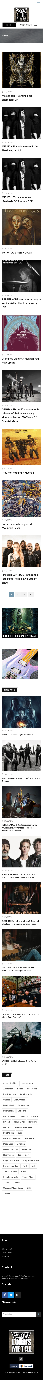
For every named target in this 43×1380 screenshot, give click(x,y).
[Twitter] (11, 1295)
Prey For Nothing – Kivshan (18, 472)
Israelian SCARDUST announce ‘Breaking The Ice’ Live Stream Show (20, 578)
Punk (25, 1166)
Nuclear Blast (23, 1155)
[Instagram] (18, 1295)
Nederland (26, 1149)
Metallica (21, 1144)
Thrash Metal (28, 1177)
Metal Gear (8, 1144)
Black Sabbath (9, 1094)
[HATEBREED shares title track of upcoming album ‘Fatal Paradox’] (21, 992)
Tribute (16, 1182)
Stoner (24, 1171)
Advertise (5, 1256)
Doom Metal (8, 1111)
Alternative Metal (10, 1083)
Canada (6, 1100)
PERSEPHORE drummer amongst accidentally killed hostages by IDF (21, 303)
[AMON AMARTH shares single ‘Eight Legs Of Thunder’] (21, 756)
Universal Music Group (13, 1188)
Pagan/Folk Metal (11, 1160)
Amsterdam (8, 1089)
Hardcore (32, 1122)
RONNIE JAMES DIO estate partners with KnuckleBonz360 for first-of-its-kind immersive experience (19, 828)
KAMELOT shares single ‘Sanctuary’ (17, 734)
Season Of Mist (10, 1171)
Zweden (6, 1193)
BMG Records (26, 1094)
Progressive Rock (11, 1166)
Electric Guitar (9, 1116)
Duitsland (22, 1111)
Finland (6, 1122)
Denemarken (23, 1105)
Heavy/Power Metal (23, 1127)
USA (29, 1188)
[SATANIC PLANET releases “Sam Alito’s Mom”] (21, 1038)
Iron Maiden (8, 1133)
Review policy (7, 1253)
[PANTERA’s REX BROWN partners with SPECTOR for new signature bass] (21, 945)
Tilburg (6, 1182)
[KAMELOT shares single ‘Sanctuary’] (21, 712)
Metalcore (29, 1138)
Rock (33, 1166)
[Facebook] (5, 1295)
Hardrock (7, 1127)
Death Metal (8, 1105)
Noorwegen (8, 1155)
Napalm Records (10, 1149)
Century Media (20, 1100)
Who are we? (7, 1249)
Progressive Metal (31, 1160)
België (20, 1089)
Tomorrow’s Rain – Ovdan (17, 252)
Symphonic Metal (11, 1177)
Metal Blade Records (12, 1138)
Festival (34, 1116)
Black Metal (32, 1089)
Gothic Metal (19, 1122)
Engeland (23, 1116)
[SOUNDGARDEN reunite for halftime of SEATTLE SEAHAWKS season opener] (21, 852)
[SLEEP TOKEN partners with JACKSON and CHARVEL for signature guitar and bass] (21, 898)
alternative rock (28, 1083)
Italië (20, 1133)
